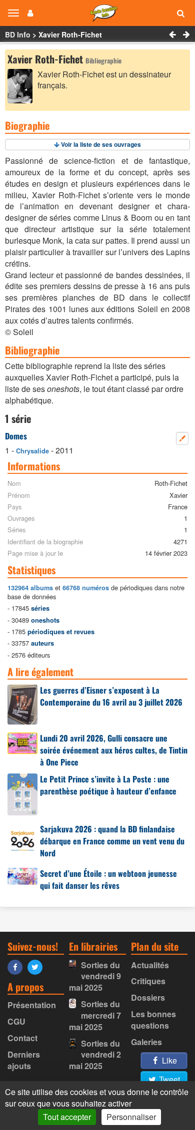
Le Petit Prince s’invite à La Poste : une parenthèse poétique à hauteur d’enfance (108, 785)
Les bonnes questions (153, 1019)
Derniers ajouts (24, 1060)
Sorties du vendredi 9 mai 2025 (95, 976)
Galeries (146, 1042)
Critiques (148, 981)
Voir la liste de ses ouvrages (101, 144)
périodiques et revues (61, 631)
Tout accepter (67, 1117)
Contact (23, 1038)
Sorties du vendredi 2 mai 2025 (95, 1055)
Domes (16, 436)
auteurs (42, 643)
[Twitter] (38, 966)
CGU (17, 1021)
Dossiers (148, 997)
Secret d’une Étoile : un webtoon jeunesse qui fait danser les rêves (108, 879)
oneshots (45, 620)
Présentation (32, 1005)
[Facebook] (18, 966)
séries (40, 608)
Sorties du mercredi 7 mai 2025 (95, 1015)
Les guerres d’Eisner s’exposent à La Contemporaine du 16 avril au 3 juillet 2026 (111, 696)
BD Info (17, 34)
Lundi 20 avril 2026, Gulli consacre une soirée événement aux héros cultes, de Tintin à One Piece (114, 750)
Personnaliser (131, 1117)
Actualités (150, 965)
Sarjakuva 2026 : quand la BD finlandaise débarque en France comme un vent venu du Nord (112, 841)
